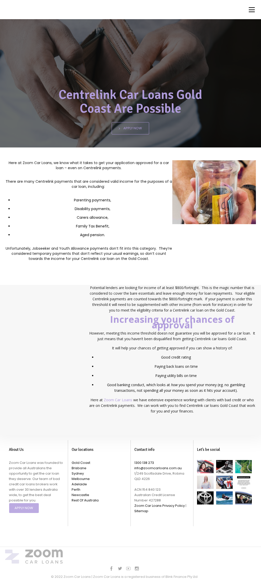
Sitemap (141, 511)
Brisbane (79, 468)
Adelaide (79, 484)
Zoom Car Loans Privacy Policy (159, 505)
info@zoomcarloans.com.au (158, 468)
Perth (76, 489)
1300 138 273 (144, 462)
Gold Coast (81, 462)
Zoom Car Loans (118, 399)
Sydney (78, 473)
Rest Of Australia (85, 500)
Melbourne (81, 478)
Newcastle (80, 494)
